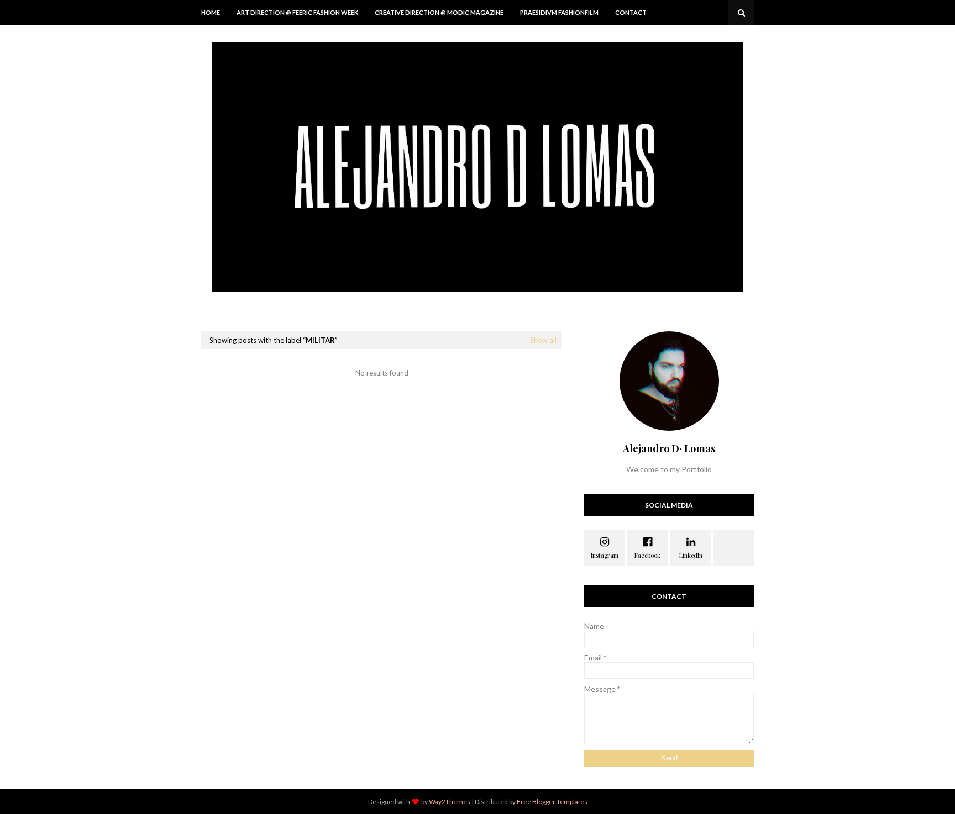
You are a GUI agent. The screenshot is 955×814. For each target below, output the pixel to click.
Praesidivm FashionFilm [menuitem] (559, 12)
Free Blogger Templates (552, 801)
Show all (543, 340)
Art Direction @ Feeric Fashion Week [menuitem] (297, 12)
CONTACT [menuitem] (631, 12)
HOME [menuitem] (210, 12)
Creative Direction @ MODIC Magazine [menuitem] (439, 12)
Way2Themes (449, 801)
